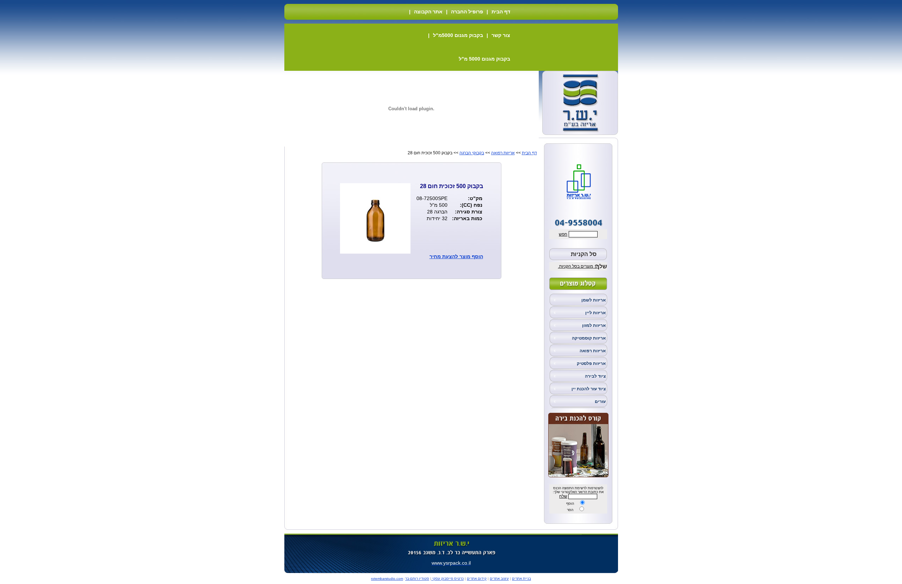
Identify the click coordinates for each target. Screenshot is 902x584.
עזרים (600, 401)
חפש (563, 234)
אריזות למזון (594, 325)
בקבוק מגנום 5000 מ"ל (484, 59)
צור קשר (501, 35)
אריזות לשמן (593, 300)
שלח (563, 496)
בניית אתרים (521, 578)
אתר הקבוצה (428, 11)
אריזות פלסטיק (591, 363)
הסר (570, 510)
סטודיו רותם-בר (417, 578)
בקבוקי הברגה (471, 152)
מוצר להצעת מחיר (450, 256)
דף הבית (501, 11)
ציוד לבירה (595, 376)
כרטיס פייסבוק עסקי (447, 578)
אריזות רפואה (593, 350)
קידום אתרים (477, 578)
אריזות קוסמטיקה (589, 338)
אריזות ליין (595, 312)
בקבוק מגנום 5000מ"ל (458, 35)
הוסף (570, 503)
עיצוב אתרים (499, 578)
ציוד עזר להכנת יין (589, 388)
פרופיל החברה (467, 11)
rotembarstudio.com (387, 578)
